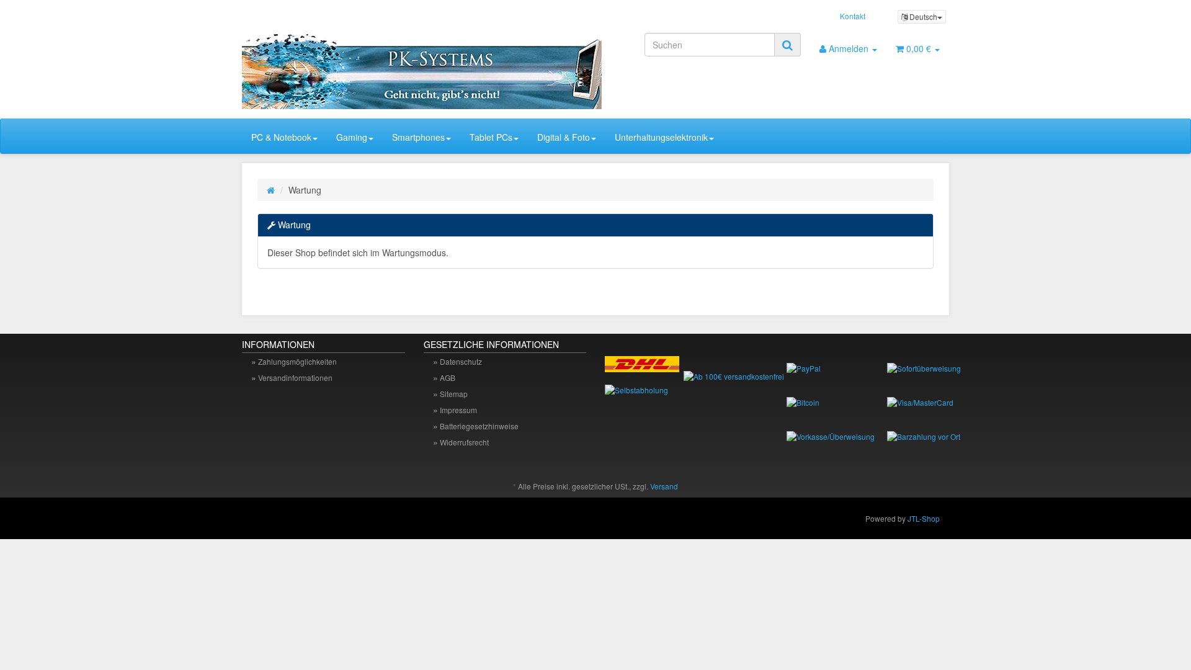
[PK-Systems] (353, 66)
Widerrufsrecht (464, 442)
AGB (447, 377)
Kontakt (852, 16)
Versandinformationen (295, 377)
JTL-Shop (924, 518)
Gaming (351, 137)
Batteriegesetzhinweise (479, 426)
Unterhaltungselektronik (661, 137)
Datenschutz (461, 361)
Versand (664, 486)
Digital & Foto (563, 137)
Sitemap (454, 393)
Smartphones (418, 137)
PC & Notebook (281, 137)
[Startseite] (271, 190)
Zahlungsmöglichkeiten (297, 361)
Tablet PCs (491, 137)
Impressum (458, 409)
